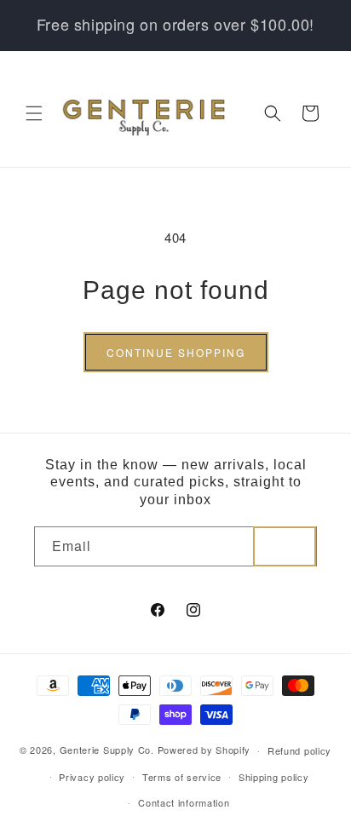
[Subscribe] (284, 546)
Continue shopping (175, 352)
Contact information (183, 802)
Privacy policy (92, 777)
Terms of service (182, 777)
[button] (34, 113)
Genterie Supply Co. (107, 749)
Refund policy (299, 750)
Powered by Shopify (204, 749)
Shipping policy (274, 777)
